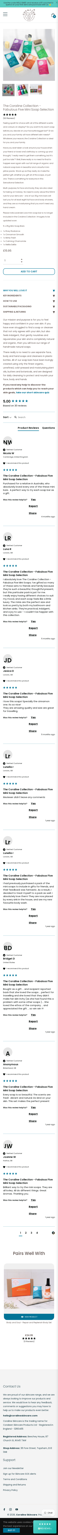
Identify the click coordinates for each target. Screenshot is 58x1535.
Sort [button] (6, 417)
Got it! (11, 1530)
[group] (29, 401)
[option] (29, 1307)
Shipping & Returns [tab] (14, 311)
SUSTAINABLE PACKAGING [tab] (17, 306)
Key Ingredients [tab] (12, 295)
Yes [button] (33, 499)
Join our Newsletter (13, 1468)
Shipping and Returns (14, 1484)
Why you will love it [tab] (15, 290)
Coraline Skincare (26, 1514)
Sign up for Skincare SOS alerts (19, 1473)
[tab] (28, 428)
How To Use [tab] (10, 301)
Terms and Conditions (15, 1479)
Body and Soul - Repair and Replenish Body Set (29, 1322)
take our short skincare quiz (32, 392)
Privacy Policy (10, 1490)
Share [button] (33, 513)
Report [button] (33, 506)
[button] (10, 116)
